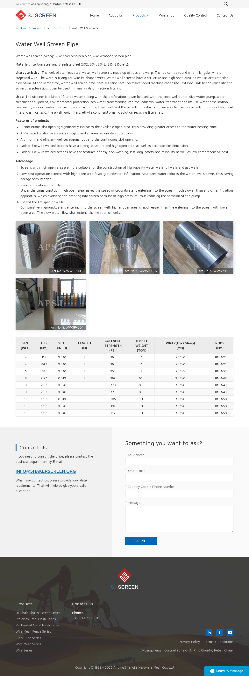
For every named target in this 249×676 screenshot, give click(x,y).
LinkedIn (209, 633)
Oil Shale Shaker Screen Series (38, 613)
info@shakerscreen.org (46, 471)
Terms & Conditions (218, 642)
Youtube (230, 633)
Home (23, 28)
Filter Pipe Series (57, 28)
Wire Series (24, 650)
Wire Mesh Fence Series (33, 631)
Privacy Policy (189, 642)
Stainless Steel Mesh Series (36, 619)
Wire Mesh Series (28, 644)
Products (37, 28)
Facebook (220, 633)
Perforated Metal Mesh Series (38, 625)
